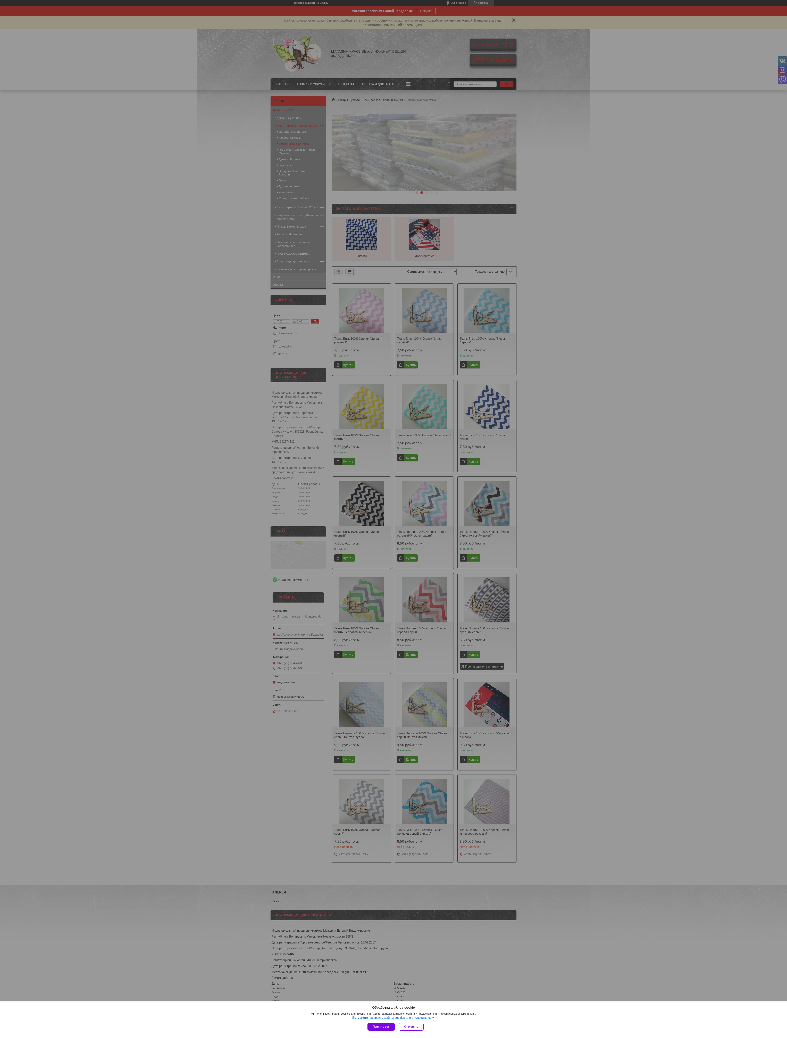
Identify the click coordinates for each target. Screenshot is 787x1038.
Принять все (381, 1026)
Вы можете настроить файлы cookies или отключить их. (392, 1017)
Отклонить (411, 1026)
